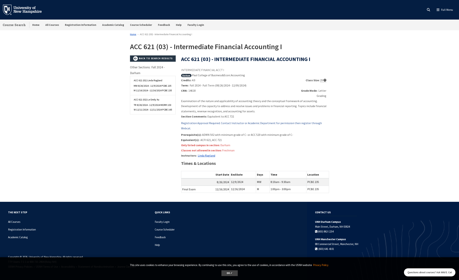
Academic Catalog (113, 25)
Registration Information (80, 25)
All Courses (52, 25)
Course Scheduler (141, 25)
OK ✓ (230, 273)
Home (35, 25)
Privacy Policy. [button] (321, 265)
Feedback (164, 25)
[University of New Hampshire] (25, 9)
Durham (186, 75)
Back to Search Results (155, 58)
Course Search (14, 25)
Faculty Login (196, 25)
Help (179, 25)
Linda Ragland (206, 155)
